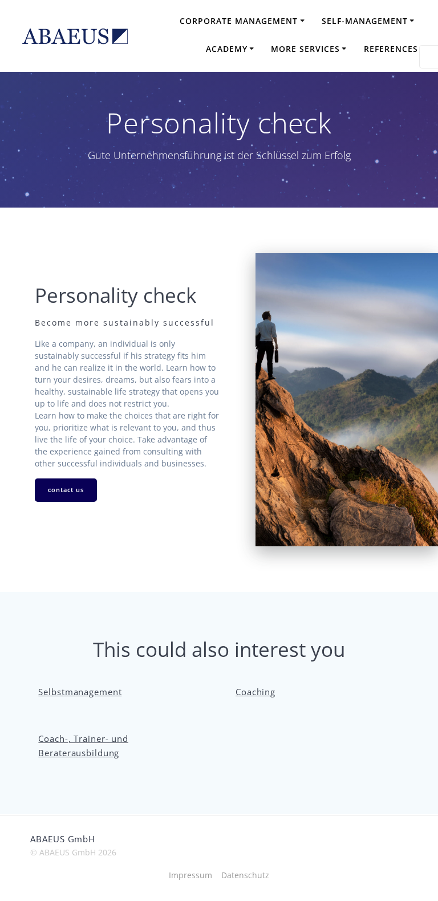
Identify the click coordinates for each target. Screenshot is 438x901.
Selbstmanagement (79, 692)
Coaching (255, 692)
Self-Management (365, 20)
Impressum (190, 875)
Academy (227, 48)
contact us (66, 490)
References (391, 48)
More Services (305, 48)
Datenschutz (245, 875)
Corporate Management (239, 20)
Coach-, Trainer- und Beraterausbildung (83, 746)
